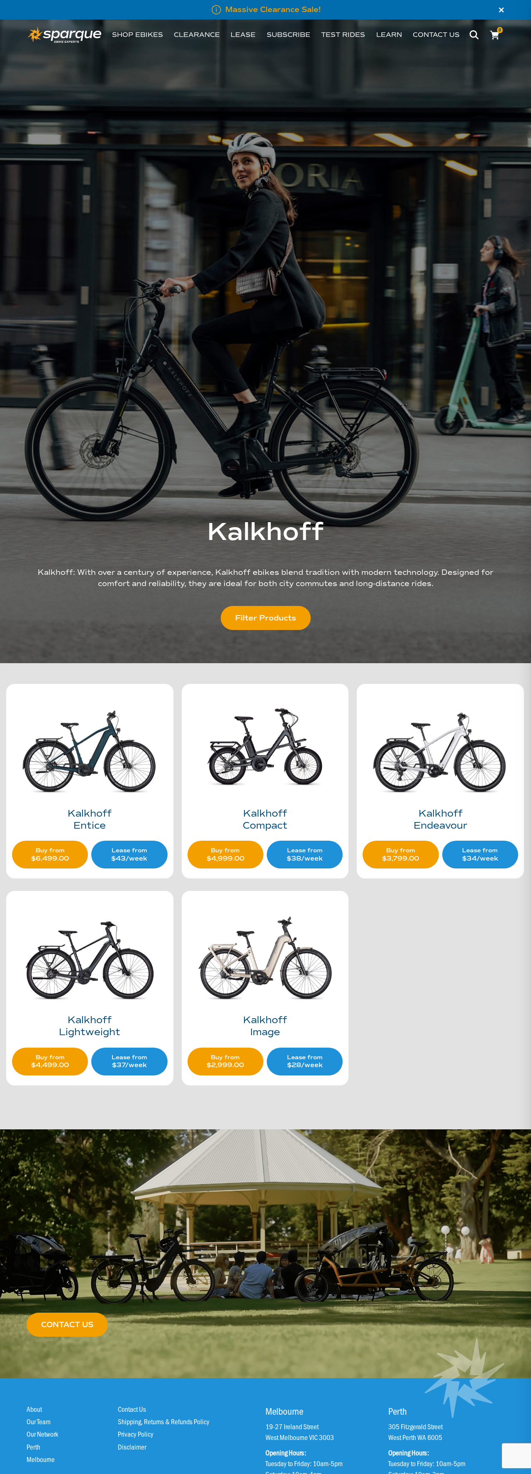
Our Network (42, 1433)
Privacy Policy (135, 1433)
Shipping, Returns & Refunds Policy (163, 1421)
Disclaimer (132, 1446)
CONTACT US (67, 1324)
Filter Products (265, 618)
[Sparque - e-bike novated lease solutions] (64, 35)
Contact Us (132, 1408)
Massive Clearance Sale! (273, 9)
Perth (33, 1446)
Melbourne (41, 1459)
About (34, 1408)
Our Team (39, 1421)
